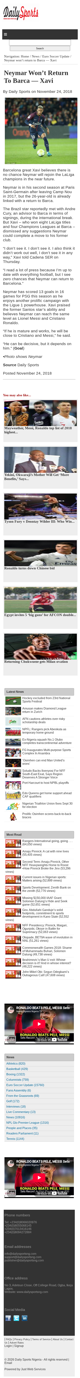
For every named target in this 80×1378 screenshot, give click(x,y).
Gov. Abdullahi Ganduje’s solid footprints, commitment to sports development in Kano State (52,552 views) (37, 915)
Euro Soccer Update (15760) (25, 1085)
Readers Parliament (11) (22, 1133)
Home (25, 56)
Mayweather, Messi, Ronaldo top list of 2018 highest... (38, 430)
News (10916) (15, 1117)
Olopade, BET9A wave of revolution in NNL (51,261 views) (47, 939)
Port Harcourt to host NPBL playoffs (45, 782)
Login (8, 1345)
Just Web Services (33, 1369)
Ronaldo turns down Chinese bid (29, 568)
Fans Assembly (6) (18, 1090)
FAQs (9, 1339)
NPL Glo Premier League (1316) (27, 1122)
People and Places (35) (21, 1128)
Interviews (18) (16, 1106)
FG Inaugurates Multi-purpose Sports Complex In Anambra (46, 751)
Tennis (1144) (15, 1138)
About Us (58, 1339)
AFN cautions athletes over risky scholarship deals (43, 720)
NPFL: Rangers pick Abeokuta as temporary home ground (44, 731)
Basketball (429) (17, 1069)
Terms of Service (41, 1339)
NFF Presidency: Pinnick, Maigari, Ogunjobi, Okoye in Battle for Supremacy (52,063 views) (44, 929)
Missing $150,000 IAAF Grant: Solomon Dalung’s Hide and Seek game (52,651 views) (44, 901)
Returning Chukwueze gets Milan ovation (36, 662)
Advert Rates (17, 1342)
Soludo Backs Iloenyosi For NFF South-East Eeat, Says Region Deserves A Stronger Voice (43, 774)
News (35, 56)
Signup (19, 1345)
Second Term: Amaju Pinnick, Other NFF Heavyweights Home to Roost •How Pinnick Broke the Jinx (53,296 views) (38, 866)
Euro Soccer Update (55, 56)
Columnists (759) (17, 1079)
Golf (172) (12, 1101)
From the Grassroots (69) (22, 1095)
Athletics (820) (15, 1063)
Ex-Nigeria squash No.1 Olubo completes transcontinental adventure (47, 741)
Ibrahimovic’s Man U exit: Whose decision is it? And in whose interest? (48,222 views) (46, 963)
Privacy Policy (22, 1339)
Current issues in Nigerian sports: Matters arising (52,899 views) (44, 879)
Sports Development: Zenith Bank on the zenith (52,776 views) (46, 889)
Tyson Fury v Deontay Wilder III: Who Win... (39, 521)
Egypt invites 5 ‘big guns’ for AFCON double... (40, 615)
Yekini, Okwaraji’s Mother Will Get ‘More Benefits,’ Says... (36, 477)
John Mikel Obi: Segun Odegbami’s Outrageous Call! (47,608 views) (45, 973)
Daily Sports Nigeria (28, 1359)
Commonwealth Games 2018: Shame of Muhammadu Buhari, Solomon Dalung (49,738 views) (47, 951)
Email (8, 1362)
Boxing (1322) (15, 1074)
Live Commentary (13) (21, 1112)
